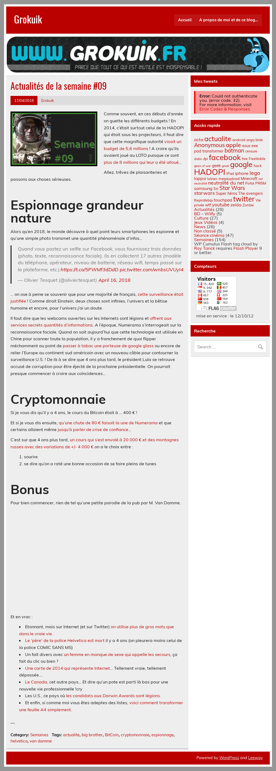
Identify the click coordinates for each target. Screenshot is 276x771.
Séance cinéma (209, 235)
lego (255, 172)
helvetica (19, 741)
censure (251, 151)
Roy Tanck (204, 248)
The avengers (250, 193)
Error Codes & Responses (224, 109)
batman (234, 150)
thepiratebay (203, 200)
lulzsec (212, 179)
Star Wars (232, 188)
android (238, 140)
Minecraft (249, 178)
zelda (236, 204)
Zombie (248, 205)
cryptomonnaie (135, 734)
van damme (41, 741)
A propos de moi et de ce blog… (228, 20)
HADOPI (209, 172)
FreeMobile (257, 159)
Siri (215, 189)
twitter (243, 199)
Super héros (226, 193)
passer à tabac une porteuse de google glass (108, 345)
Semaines (39, 734)
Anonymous (209, 144)
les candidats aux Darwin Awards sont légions (113, 695)
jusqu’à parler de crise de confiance (93, 429)
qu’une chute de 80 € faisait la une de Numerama (108, 422)
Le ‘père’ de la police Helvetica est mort (65, 640)
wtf (208, 205)
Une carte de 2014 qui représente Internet (67, 668)
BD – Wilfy (204, 213)
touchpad (223, 200)
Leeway (255, 757)
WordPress (229, 757)
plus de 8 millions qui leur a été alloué (141, 162)
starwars (204, 193)
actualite (71, 734)
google (241, 164)
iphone (242, 173)
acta (198, 139)
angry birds (254, 140)
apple (233, 144)
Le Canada (36, 682)
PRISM (260, 183)
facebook (225, 157)
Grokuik (28, 19)
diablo (198, 159)
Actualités (204, 209)
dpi (205, 159)
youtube (220, 204)
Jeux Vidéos (206, 222)
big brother (92, 734)
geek (216, 165)
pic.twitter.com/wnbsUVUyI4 (152, 269)
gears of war (202, 166)
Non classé (205, 231)
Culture (201, 218)
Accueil (185, 20)
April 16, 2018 (114, 280)
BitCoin (112, 734)
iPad (230, 173)
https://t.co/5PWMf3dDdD (89, 269)
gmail (225, 166)
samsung (203, 188)
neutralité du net (226, 183)
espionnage (162, 734)
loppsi (200, 178)
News (200, 226)
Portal (249, 183)
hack (258, 166)
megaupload (229, 178)
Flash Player (245, 248)
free (245, 159)
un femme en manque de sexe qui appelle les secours (117, 654)
